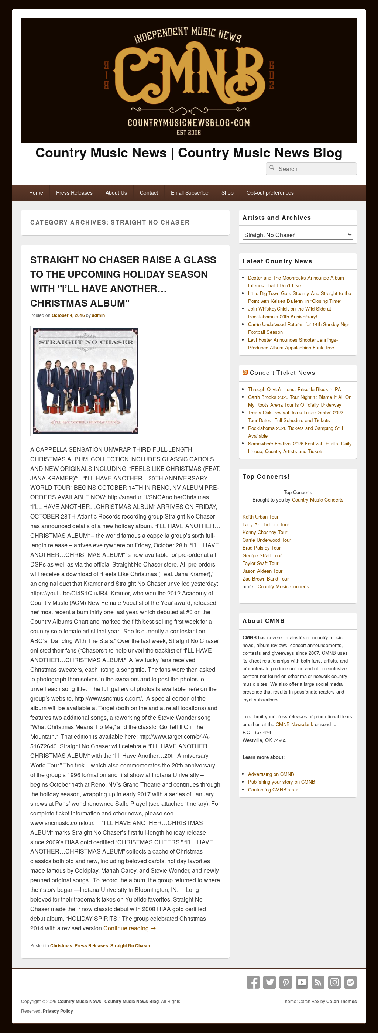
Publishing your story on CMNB (281, 781)
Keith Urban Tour (260, 516)
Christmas (61, 945)
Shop (227, 192)
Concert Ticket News (283, 372)
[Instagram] (334, 982)
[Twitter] (269, 982)
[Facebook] (253, 982)
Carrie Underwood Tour (267, 539)
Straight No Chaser (130, 945)
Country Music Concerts (318, 499)
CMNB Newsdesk (294, 724)
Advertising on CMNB (271, 773)
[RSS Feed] (318, 982)
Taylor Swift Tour (260, 563)
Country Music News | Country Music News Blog (189, 151)
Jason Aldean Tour (262, 570)
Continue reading (129, 928)
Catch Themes (341, 1001)
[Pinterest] (285, 982)
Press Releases (74, 192)
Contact (149, 192)
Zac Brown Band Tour (266, 578)
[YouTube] (302, 982)
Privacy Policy (58, 1011)
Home (36, 192)
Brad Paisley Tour (262, 547)
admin (98, 315)
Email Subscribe (190, 192)
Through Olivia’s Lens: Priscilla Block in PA (294, 389)
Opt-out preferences (270, 192)
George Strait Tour (262, 555)
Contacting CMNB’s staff (274, 789)
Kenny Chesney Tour (265, 532)
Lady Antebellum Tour (266, 524)
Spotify (350, 982)
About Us (116, 192)
